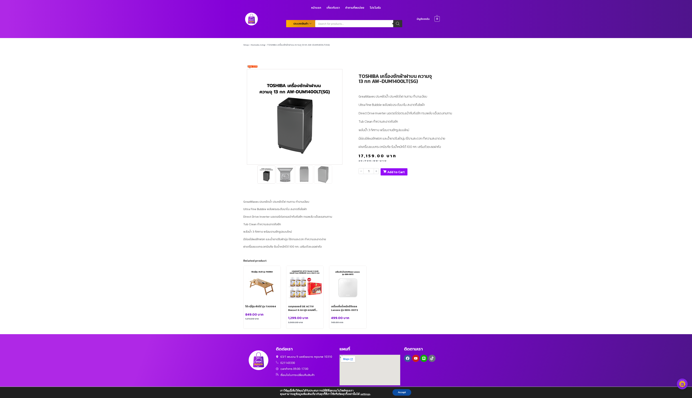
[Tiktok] (432, 358)
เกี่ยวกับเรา (333, 8)
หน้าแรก (316, 8)
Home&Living (258, 45)
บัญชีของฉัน (423, 19)
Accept (402, 392)
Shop (246, 45)
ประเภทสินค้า (300, 23)
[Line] (423, 358)
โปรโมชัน (375, 8)
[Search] (397, 23)
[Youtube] (415, 358)
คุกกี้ (289, 390)
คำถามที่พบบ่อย (354, 8)
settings (365, 394)
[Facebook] (407, 358)
